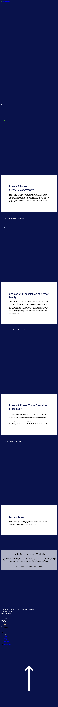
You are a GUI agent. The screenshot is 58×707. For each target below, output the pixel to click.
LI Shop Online (7, 644)
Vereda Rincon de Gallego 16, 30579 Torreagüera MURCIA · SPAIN (19, 609)
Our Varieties (7, 639)
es (5, 634)
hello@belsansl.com (6, 613)
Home (5, 636)
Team (5, 638)
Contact (6, 645)
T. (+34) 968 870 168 (7, 612)
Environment (7, 642)
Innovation (6, 641)
